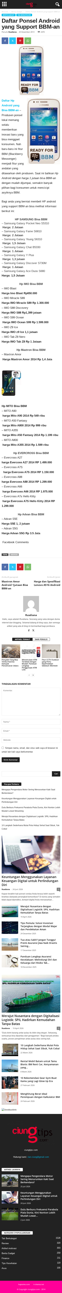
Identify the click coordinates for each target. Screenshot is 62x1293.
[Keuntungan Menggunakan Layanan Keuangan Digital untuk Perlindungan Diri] (31, 855)
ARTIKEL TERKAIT (22, 639)
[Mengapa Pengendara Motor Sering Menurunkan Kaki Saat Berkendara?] (10, 1180)
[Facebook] (5, 40)
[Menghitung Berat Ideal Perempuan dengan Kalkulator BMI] (10, 1098)
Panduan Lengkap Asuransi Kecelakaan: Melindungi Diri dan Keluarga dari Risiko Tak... (39, 959)
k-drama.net (39, 1284)
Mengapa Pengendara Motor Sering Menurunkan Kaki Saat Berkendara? (28, 791)
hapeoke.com (24, 1284)
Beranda (5, 11)
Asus (4, 1268)
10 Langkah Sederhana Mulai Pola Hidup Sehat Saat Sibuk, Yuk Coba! (30, 827)
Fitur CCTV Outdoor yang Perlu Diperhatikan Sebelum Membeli (50, 662)
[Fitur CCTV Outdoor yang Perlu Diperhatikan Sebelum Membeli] (51, 651)
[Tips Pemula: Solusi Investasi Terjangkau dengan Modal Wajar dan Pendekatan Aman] (10, 927)
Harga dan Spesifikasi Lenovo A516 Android (47, 583)
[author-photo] (31, 604)
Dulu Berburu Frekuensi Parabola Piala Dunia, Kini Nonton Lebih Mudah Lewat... (39, 1212)
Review (5, 1243)
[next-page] (33, 675)
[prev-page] (29, 675)
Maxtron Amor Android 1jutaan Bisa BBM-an (15, 585)
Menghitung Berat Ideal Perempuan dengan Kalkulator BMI (40, 1095)
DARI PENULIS (41, 639)
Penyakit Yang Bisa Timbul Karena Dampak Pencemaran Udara (10, 662)
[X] (12, 40)
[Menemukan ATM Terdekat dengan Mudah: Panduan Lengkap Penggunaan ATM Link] (31, 651)
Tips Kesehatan (9, 1263)
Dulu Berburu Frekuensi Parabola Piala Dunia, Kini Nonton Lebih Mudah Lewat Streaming (31, 809)
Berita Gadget (16, 11)
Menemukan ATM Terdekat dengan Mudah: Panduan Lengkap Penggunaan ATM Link (29, 664)
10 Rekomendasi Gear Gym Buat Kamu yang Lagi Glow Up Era (39, 1079)
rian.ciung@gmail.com (38, 1157)
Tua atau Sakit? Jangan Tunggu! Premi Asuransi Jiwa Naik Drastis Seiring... (39, 943)
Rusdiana (12, 32)
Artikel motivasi (9, 1248)
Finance (5, 1258)
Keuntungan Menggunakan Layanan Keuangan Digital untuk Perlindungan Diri (29, 800)
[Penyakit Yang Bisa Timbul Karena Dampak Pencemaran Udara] (11, 651)
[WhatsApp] (27, 40)
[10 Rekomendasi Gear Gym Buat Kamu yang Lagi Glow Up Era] (10, 1082)
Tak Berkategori (24, 15)
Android (14, 555)
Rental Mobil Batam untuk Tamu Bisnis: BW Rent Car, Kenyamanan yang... (40, 1064)
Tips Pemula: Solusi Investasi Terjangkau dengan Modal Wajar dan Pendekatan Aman (39, 926)
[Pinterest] (20, 40)
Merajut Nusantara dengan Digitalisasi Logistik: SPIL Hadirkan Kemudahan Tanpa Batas (30, 818)
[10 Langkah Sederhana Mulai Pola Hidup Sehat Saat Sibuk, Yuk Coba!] (10, 1050)
